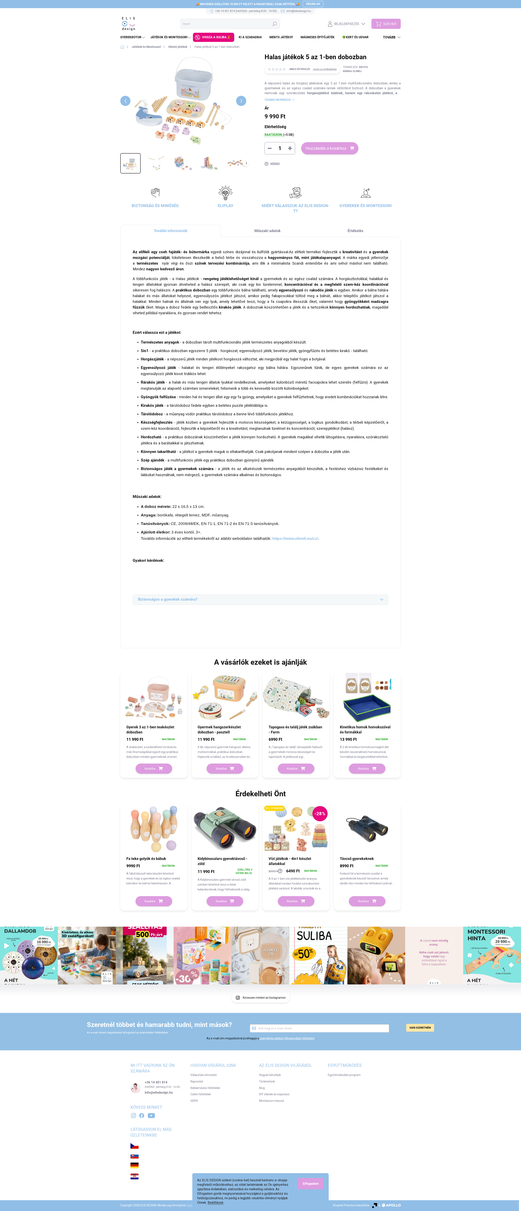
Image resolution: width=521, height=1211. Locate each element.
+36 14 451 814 (156, 1082)
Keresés (275, 23)
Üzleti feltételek (200, 1094)
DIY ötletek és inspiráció (274, 1094)
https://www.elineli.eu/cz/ (295, 538)
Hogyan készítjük (270, 1075)
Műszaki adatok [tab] (267, 231)
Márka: (352, 71)
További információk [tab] (170, 231)
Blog (262, 1088)
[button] (153, 747)
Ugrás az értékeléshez (325, 69)
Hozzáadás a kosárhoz (326, 148)
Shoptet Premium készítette (351, 1205)
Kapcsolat (196, 1081)
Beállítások (215, 1202)
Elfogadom (311, 1184)
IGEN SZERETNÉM (420, 1027)
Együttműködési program (344, 1075)
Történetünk (267, 1081)
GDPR (194, 1100)
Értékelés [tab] (355, 231)
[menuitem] (133, 37)
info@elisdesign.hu (159, 1092)
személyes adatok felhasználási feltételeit (287, 1038)
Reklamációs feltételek (205, 1088)
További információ (278, 99)
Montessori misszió (271, 1100)
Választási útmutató (203, 1075)
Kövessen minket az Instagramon (264, 997)
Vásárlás (313, 3)
